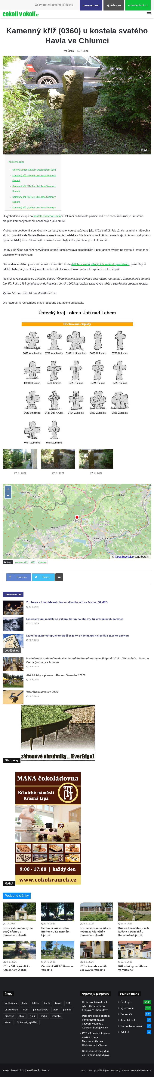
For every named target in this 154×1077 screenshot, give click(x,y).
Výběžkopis (127, 1008)
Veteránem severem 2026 (42, 691)
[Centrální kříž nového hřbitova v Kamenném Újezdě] (57, 911)
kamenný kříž (21, 562)
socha (44, 1016)
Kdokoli (125, 1032)
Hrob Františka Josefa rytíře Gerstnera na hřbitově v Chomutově (95, 1006)
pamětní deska (40, 1009)
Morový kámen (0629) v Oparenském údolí (34, 170)
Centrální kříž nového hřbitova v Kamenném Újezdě (55, 931)
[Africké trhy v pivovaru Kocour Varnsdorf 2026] (13, 680)
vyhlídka (56, 1016)
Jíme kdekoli (128, 1020)
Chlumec (42, 562)
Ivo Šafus (69, 51)
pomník (67, 1009)
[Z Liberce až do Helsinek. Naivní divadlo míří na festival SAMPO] (13, 608)
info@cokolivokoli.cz (38, 1070)
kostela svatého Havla (47, 216)
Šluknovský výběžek (27, 1022)
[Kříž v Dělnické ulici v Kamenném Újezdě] (19, 950)
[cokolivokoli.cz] (20, 13)
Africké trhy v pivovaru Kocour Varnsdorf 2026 (55, 675)
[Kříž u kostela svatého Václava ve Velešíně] (96, 950)
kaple (47, 1003)
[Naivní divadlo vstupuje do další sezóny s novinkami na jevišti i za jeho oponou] (13, 641)
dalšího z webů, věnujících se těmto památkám (100, 264)
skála (22, 1016)
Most (25, 1009)
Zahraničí (126, 1014)
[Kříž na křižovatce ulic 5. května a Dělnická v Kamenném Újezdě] (134, 911)
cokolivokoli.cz (138, 5)
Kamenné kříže (16, 162)
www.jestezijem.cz (141, 1070)
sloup (32, 1016)
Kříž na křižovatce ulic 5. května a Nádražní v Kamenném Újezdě (95, 931)
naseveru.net (91, 5)
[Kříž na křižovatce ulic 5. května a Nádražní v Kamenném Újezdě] (96, 911)
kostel (58, 1003)
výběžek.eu (113, 5)
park (56, 1009)
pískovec (9, 1016)
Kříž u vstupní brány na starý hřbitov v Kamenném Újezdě (18, 931)
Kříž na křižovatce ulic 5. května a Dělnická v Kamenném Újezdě (133, 931)
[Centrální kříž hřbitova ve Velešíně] (57, 950)
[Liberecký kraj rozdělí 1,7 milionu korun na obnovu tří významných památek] (13, 624)
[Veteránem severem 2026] (13, 697)
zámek (8, 1022)
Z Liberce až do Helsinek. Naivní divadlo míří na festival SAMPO (67, 602)
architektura (11, 1003)
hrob (24, 1003)
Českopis (126, 1002)
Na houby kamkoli (131, 1026)
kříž (33, 562)
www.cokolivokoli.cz (14, 1070)
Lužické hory (11, 1009)
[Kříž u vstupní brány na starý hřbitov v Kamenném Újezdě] (19, 911)
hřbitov (35, 1003)
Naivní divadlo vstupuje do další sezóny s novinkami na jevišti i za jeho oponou (77, 635)
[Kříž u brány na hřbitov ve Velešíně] (134, 950)
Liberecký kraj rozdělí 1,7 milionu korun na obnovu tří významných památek (74, 618)
